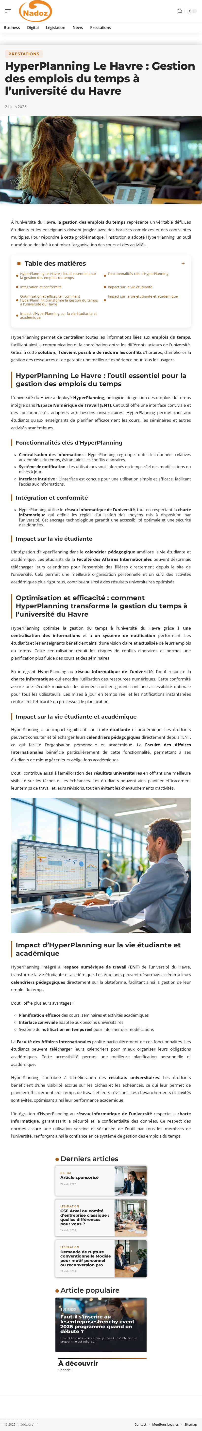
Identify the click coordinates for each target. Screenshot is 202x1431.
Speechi (64, 1370)
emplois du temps (171, 337)
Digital (66, 1173)
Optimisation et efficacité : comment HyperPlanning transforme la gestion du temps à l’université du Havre (59, 300)
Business (68, 1309)
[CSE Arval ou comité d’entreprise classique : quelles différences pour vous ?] (131, 1218)
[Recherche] (179, 11)
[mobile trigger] (9, 11)
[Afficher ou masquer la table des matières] (135, 263)
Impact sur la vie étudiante (130, 287)
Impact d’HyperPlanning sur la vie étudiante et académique (58, 315)
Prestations (23, 54)
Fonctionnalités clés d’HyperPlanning (138, 273)
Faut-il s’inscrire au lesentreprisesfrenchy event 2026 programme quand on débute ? (97, 1324)
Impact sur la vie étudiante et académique (143, 296)
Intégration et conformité (41, 287)
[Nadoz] (35, 11)
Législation (69, 1206)
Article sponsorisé (79, 1177)
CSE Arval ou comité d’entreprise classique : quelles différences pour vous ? (84, 1217)
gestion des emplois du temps (93, 222)
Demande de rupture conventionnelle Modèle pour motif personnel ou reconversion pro (85, 1258)
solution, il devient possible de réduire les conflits (90, 352)
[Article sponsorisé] (131, 1181)
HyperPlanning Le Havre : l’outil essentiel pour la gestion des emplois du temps (58, 275)
